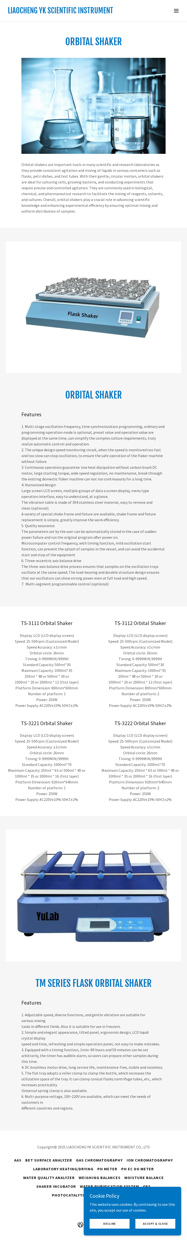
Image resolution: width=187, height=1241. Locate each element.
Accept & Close (155, 1223)
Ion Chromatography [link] (150, 1160)
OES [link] (147, 1186)
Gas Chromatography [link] (99, 1160)
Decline (109, 1223)
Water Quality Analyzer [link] (49, 1177)
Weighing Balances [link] (99, 1177)
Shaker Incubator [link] (56, 1186)
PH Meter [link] (107, 1168)
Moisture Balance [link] (144, 1177)
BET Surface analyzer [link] (48, 1160)
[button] (176, 11)
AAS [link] (17, 1160)
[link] (60, 11)
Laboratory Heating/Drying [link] (63, 1168)
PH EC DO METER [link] (137, 1168)
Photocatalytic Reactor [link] (79, 1195)
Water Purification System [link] (109, 1186)
